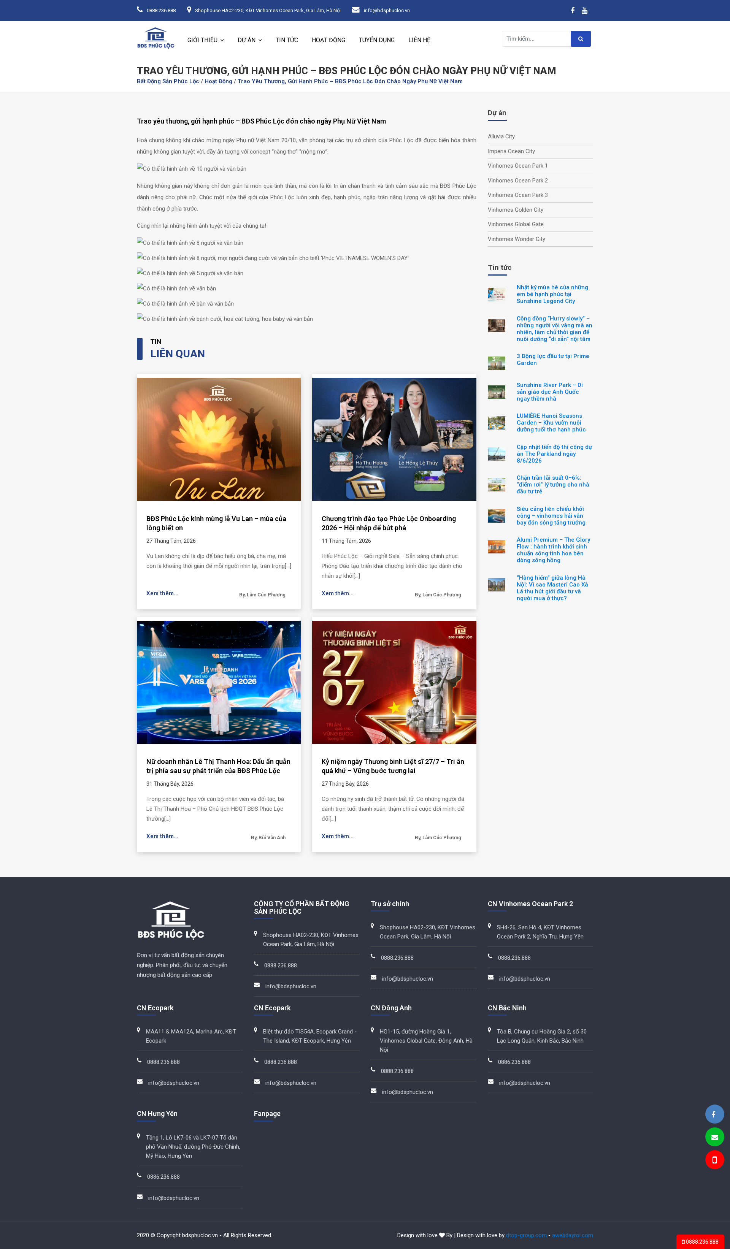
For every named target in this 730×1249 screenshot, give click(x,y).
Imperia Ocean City (511, 151)
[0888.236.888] (714, 1161)
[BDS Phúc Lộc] (713, 1115)
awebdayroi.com (572, 1235)
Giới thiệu (202, 40)
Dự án (247, 40)
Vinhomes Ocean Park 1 (518, 165)
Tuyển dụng (377, 40)
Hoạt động (328, 40)
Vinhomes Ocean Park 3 (518, 195)
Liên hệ (419, 40)
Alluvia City (501, 136)
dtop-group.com (526, 1235)
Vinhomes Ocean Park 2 (518, 180)
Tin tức (287, 40)
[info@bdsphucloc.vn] (714, 1137)
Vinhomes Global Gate (516, 224)
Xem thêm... (162, 593)
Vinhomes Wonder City (516, 239)
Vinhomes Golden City (515, 209)
